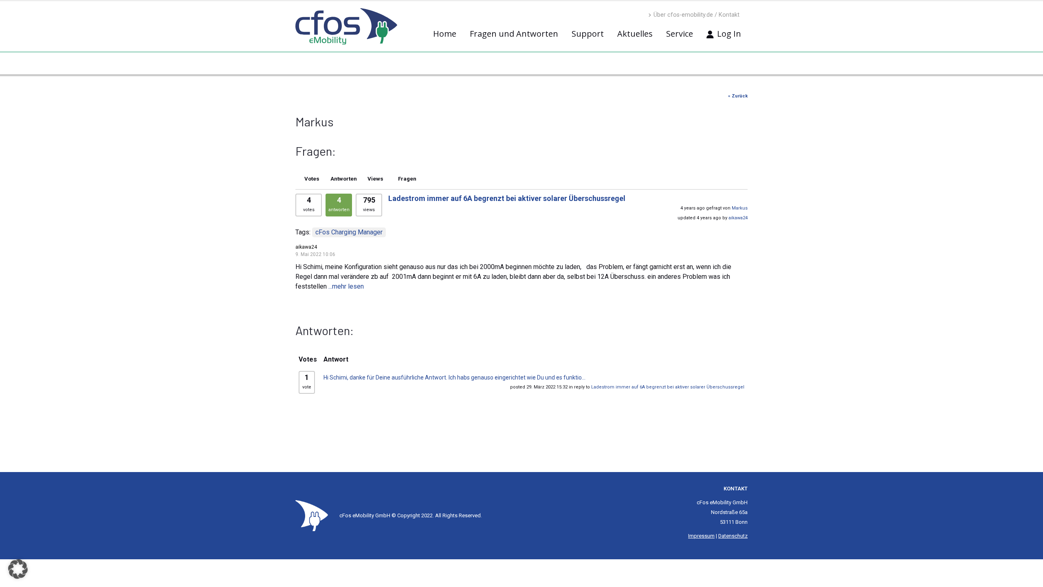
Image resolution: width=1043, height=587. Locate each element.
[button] (18, 569)
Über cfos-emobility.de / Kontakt (696, 14)
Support (588, 33)
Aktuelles (635, 33)
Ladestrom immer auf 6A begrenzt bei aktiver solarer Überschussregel (506, 198)
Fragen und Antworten (514, 33)
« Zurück (738, 96)
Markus (740, 208)
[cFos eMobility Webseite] (346, 26)
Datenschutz (733, 536)
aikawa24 (738, 218)
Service (679, 33)
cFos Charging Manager (349, 232)
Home (444, 33)
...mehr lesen (346, 286)
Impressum (701, 536)
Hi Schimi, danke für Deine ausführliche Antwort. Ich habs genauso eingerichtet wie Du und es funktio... (454, 377)
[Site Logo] (311, 515)
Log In (729, 33)
